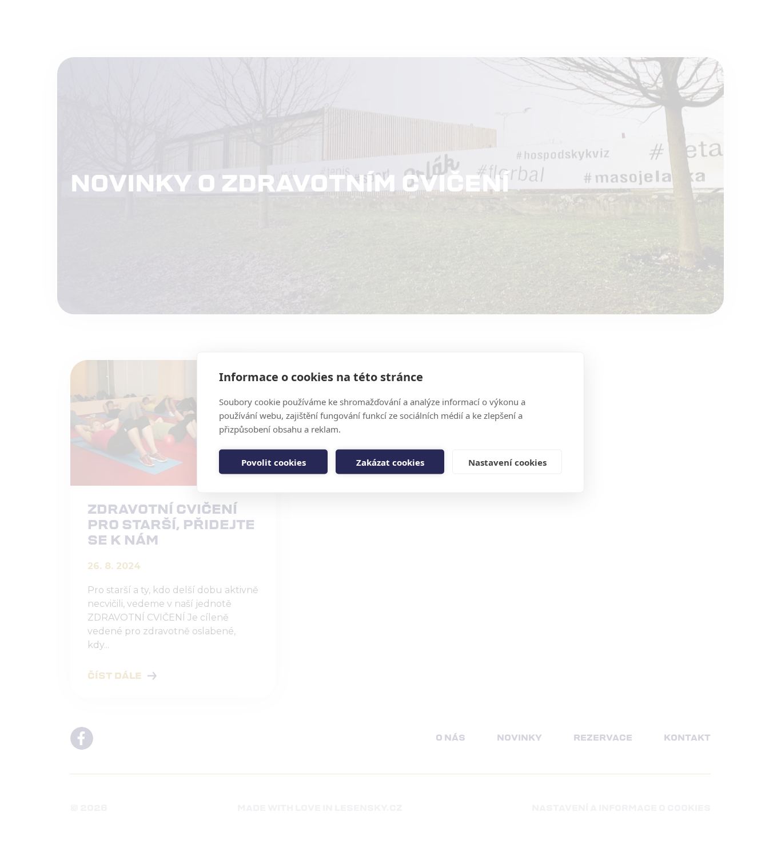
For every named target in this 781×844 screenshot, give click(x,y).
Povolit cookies (273, 461)
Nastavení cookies (507, 461)
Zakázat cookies (390, 461)
